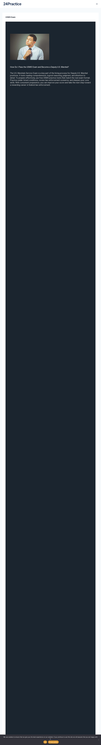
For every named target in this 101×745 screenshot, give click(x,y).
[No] (99, 740)
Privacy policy (53, 742)
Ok (45, 742)
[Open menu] (97, 3)
